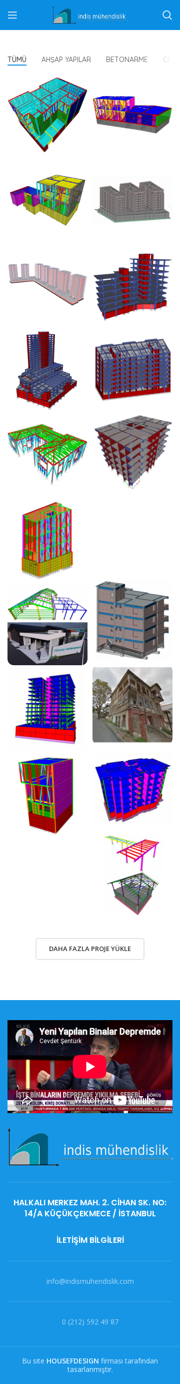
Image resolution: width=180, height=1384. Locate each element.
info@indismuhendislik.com (90, 1281)
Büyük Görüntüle (80, 82)
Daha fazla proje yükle (90, 948)
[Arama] (168, 15)
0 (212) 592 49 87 (90, 1321)
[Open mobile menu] (12, 15)
